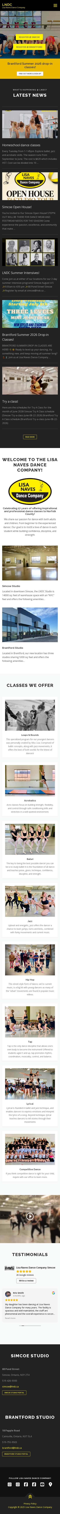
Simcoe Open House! (16, 207)
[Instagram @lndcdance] (9, 1484)
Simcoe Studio (11, 586)
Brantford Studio (12, 647)
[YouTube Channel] (42, 1484)
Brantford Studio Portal (16, 1454)
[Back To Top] (30, 1497)
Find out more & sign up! (30, 74)
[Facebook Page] (26, 1484)
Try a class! (10, 401)
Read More (30, 437)
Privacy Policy (30, 1503)
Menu (55, 5)
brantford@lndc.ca (12, 1447)
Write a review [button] (26, 1280)
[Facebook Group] (34, 1484)
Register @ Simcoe (29, 37)
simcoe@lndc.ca (10, 1386)
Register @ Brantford (29, 46)
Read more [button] (10, 1318)
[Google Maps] (50, 1484)
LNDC (7, 4)
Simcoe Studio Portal (14, 1393)
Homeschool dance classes (21, 145)
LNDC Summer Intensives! (20, 272)
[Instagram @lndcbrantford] (18, 1484)
